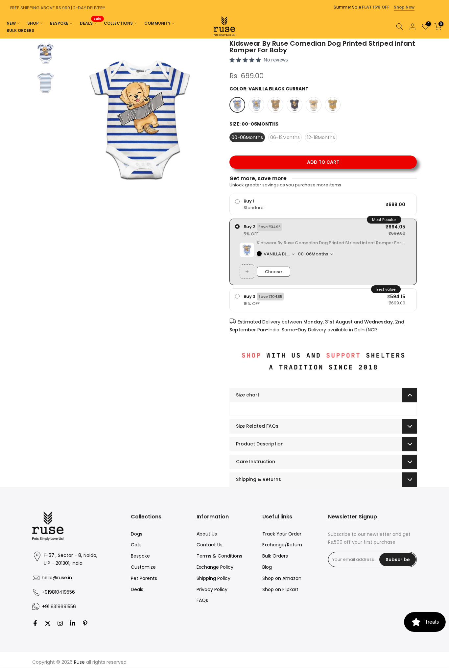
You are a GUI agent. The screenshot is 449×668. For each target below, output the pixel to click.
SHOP (33, 23)
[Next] (442, 38)
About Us (207, 534)
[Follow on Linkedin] (73, 623)
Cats (136, 544)
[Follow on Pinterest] (85, 623)
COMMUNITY (157, 23)
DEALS (91, 23)
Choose (273, 272)
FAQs (202, 600)
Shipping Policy (213, 578)
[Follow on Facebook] (35, 623)
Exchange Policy (215, 567)
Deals (137, 589)
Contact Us (210, 544)
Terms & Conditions (219, 556)
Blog (267, 567)
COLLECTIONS (118, 23)
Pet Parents (144, 578)
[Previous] (6, 38)
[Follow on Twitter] (48, 623)
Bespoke (140, 556)
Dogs (136, 534)
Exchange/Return (282, 544)
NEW (11, 23)
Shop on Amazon (281, 578)
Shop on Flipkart (280, 589)
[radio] (323, 204)
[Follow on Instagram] (60, 623)
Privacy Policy (212, 589)
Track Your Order (281, 534)
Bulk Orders (275, 556)
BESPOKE (59, 23)
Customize (143, 567)
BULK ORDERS (20, 30)
